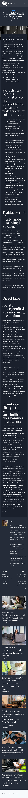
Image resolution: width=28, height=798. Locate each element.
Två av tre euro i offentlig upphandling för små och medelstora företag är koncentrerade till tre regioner (12, 683)
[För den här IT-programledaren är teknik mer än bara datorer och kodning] (14, 635)
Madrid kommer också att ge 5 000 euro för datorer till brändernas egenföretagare (14, 750)
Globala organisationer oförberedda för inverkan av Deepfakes (7, 577)
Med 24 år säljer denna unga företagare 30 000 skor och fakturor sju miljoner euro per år (21, 580)
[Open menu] (24, 3)
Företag (14, 10)
